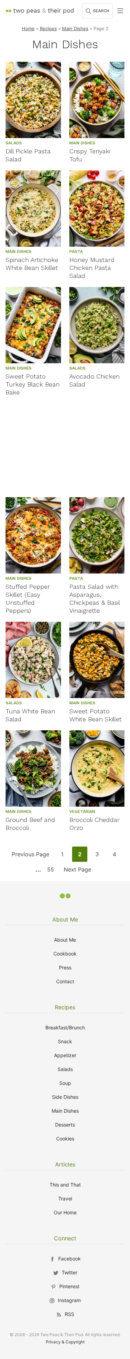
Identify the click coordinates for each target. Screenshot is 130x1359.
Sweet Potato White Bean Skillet (95, 715)
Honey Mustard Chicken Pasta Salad (91, 267)
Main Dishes (75, 28)
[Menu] (120, 10)
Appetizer (65, 1055)
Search (101, 10)
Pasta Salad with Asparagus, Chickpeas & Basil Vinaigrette (94, 598)
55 (52, 871)
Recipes (48, 28)
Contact (65, 981)
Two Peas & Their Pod (40, 10)
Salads (65, 1069)
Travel (65, 1198)
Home (28, 28)
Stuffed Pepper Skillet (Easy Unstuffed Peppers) (28, 598)
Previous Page (30, 856)
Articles (65, 1164)
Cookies (65, 1138)
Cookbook (65, 954)
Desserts (65, 1125)
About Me (65, 919)
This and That (65, 1185)
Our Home (65, 1212)
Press (65, 967)
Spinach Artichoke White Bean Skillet (32, 263)
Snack (65, 1041)
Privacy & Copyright (65, 1341)
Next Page (77, 871)
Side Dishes (65, 1097)
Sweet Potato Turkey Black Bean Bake (33, 384)
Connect (65, 1238)
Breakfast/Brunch (65, 1027)
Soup (65, 1083)
